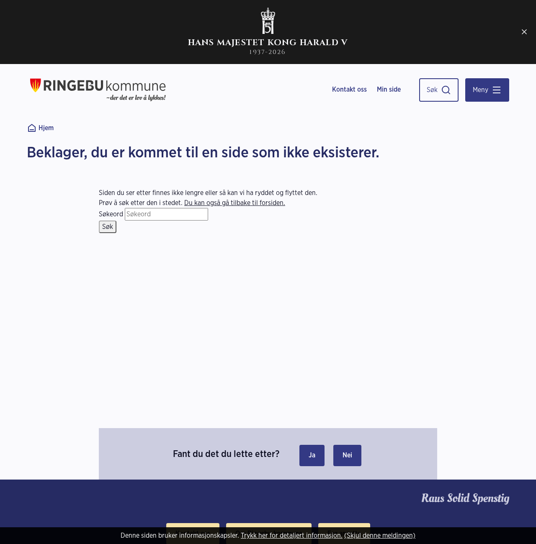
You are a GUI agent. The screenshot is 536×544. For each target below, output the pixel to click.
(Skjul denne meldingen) (379, 535)
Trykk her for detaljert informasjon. (292, 535)
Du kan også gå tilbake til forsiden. (234, 202)
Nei (347, 455)
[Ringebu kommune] (98, 90)
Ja (312, 455)
